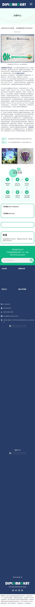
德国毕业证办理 (9, 278)
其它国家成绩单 (26, 284)
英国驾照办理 (25, 295)
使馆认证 (7, 295)
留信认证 (7, 293)
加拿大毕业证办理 (9, 274)
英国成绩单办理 (26, 273)
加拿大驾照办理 (26, 293)
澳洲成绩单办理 (26, 276)
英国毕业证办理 (9, 273)
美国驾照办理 (25, 291)
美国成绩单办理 (26, 271)
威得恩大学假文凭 (22, 239)
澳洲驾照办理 (25, 297)
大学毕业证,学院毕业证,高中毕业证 (17, 587)
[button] (3, 156)
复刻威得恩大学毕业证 (9, 239)
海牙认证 (7, 297)
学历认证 (4, 289)
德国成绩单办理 (26, 278)
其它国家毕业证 (9, 284)
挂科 (15, 596)
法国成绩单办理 (26, 280)
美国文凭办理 (20, 73)
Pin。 (30, 603)
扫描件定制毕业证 (9, 282)
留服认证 (7, 291)
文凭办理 (30, 127)
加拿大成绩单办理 (26, 274)
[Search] (31, 260)
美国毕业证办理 (9, 271)
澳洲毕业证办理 (9, 276)
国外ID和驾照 (22, 289)
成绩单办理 (21, 268)
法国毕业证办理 (9, 280)
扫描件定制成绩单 (26, 282)
